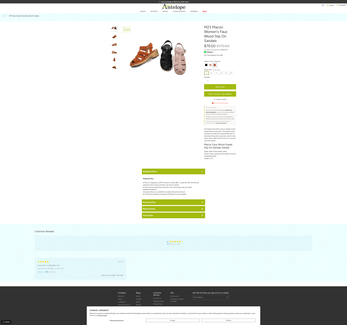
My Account (174, 296)
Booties (138, 305)
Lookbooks (121, 302)
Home (4, 16)
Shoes (138, 296)
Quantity (207, 77)
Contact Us (157, 298)
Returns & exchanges (221, 123)
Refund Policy (158, 304)
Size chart (217, 70)
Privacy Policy (102, 315)
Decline (228, 320)
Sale (205, 11)
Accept (172, 320)
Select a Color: (212, 61)
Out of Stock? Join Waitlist (220, 94)
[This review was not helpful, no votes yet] (121, 275)
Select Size (212, 70)
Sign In (332, 5)
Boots (138, 302)
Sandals (138, 299)
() (342, 5)
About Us (121, 296)
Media (120, 299)
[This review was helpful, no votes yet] (118, 275)
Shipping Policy (158, 301)
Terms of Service (124, 305)
